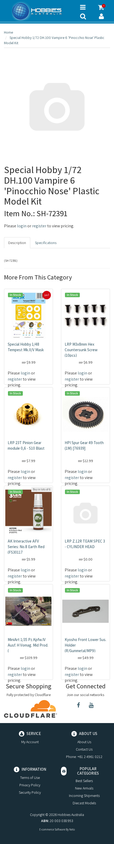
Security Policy (30, 792)
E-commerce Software (52, 829)
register (39, 226)
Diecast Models (84, 803)
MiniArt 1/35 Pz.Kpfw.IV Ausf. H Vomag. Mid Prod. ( (28, 645)
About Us (84, 741)
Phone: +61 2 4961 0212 (84, 756)
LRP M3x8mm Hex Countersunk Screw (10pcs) (81, 350)
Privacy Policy (29, 785)
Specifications (45, 242)
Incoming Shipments (84, 795)
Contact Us (84, 749)
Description (17, 242)
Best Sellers (84, 780)
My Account (30, 741)
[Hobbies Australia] (38, 11)
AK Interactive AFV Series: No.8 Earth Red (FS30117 (26, 547)
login (22, 226)
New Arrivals (84, 788)
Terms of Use (30, 777)
